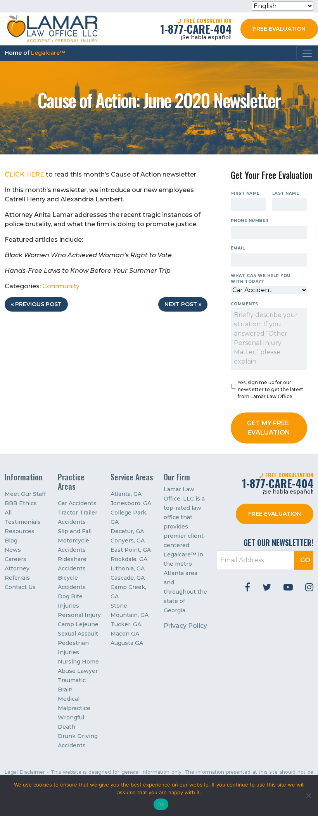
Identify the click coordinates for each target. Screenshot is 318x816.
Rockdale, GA (129, 559)
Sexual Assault (78, 633)
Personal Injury (79, 615)
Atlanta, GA (126, 493)
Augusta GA (127, 642)
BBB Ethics (21, 503)
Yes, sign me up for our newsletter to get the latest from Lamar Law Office (270, 389)
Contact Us (20, 587)
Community (61, 286)
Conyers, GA (128, 540)
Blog (11, 540)
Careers (15, 559)
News (13, 549)
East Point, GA (131, 549)
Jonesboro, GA (131, 503)
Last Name (285, 193)
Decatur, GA (127, 531)
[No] (308, 795)
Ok (160, 804)
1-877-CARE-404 (196, 29)
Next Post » (182, 304)
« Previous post (36, 304)
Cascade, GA (128, 577)
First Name (245, 193)
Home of (35, 52)
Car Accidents (77, 503)
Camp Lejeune (78, 624)
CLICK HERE (24, 174)
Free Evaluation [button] (279, 28)
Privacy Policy (185, 625)
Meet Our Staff (25, 493)
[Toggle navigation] (307, 53)
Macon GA (125, 633)
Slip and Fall (75, 531)
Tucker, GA (126, 624)
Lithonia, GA (128, 568)
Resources (20, 531)
